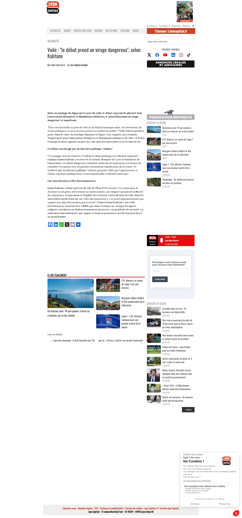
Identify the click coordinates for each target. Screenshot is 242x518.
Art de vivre (111, 30)
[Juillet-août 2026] (184, 11)
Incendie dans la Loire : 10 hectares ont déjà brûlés (174, 310)
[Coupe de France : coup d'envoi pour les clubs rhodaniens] (154, 350)
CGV (96, 508)
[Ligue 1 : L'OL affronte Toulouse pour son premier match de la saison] (108, 327)
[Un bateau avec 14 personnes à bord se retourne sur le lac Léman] (70, 307)
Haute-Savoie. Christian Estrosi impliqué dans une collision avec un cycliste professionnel (177, 373)
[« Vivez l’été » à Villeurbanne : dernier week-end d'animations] (154, 388)
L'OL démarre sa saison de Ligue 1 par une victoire (132, 284)
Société (67, 30)
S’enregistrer (164, 25)
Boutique (186, 25)
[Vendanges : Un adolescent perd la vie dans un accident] (154, 182)
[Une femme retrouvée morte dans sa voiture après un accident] (154, 339)
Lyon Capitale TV (151, 508)
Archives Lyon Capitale (169, 508)
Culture (98, 30)
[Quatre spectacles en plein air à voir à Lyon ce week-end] (154, 362)
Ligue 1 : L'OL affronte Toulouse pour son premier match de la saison (131, 321)
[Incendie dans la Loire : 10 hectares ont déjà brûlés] (154, 311)
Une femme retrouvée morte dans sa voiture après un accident (178, 337)
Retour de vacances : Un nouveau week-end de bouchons (177, 398)
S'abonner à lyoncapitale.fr (171, 30)
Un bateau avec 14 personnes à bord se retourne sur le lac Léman (68, 313)
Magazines (176, 25)
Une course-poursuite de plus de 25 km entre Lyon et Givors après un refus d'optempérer (177, 323)
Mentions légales (85, 508)
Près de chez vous (82, 30)
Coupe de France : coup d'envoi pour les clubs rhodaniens (176, 348)
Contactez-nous (69, 508)
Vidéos (136, 30)
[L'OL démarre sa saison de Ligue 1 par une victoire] (108, 291)
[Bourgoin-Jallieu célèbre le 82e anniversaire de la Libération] (108, 309)
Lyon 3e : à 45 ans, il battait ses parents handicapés (120, 340)
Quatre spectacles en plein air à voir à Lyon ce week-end (177, 360)
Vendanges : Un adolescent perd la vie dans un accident (178, 181)
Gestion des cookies (134, 508)
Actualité (59, 334)
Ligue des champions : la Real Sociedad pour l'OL (74, 340)
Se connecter (151, 25)
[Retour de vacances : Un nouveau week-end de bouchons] (154, 399)
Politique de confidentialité (111, 508)
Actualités (55, 30)
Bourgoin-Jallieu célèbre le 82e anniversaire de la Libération (132, 301)
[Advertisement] (96, 89)
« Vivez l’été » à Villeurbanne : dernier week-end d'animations (176, 387)
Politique (125, 30)
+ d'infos (188, 409)
